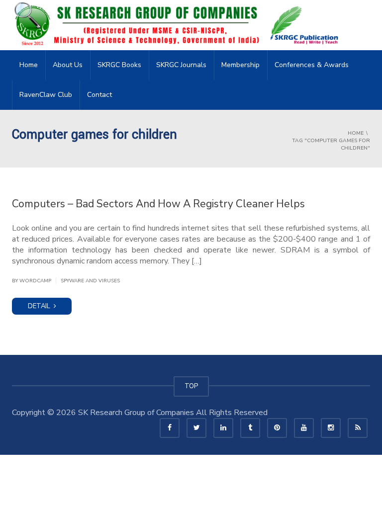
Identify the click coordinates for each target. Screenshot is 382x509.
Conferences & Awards (312, 65)
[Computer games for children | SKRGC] (179, 24)
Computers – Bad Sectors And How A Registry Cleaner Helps (158, 204)
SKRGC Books (119, 65)
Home (28, 65)
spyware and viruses (90, 280)
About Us (68, 65)
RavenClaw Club (45, 94)
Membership (240, 65)
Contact (99, 94)
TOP (191, 386)
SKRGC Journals (181, 65)
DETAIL (40, 306)
